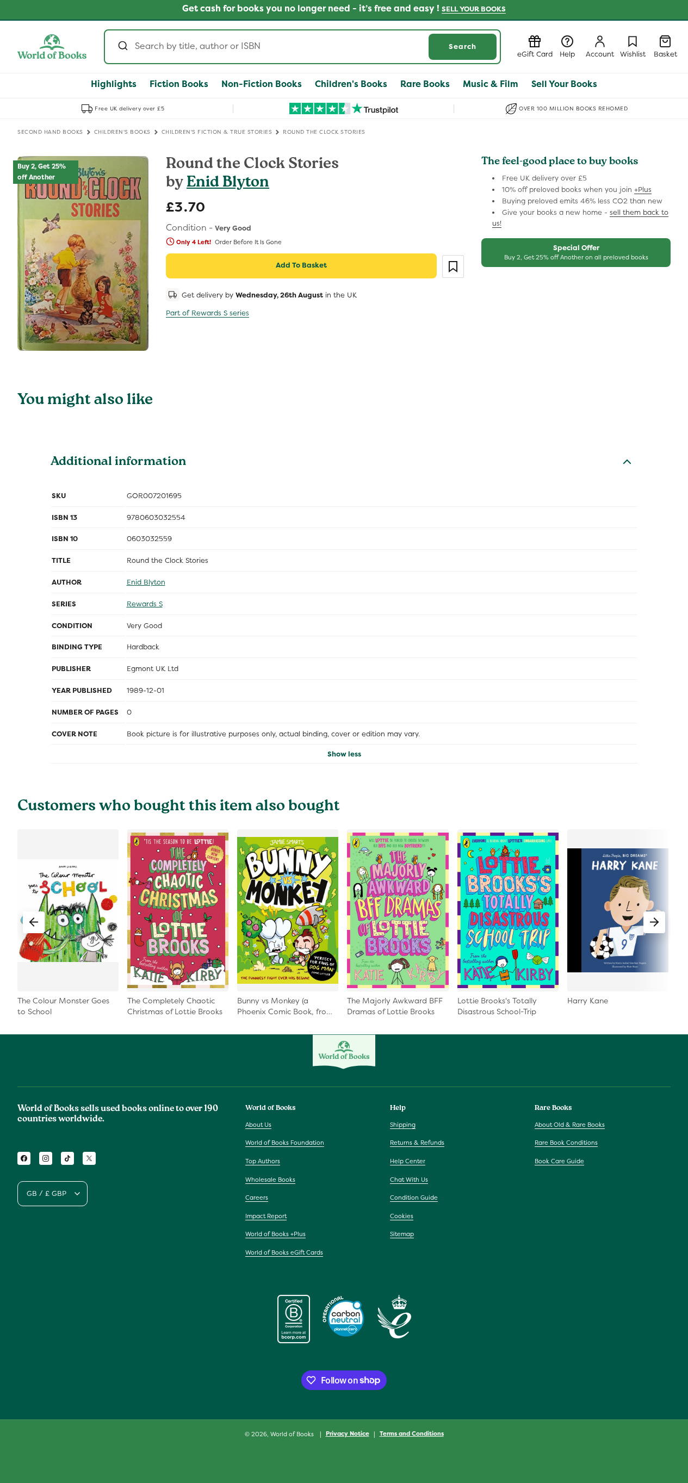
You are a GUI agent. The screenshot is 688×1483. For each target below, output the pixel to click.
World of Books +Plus (275, 1234)
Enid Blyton (228, 183)
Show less (344, 754)
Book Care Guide (559, 1161)
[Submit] (122, 47)
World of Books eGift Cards (284, 1252)
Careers (256, 1197)
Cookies (401, 1216)
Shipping (403, 1124)
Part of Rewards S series (207, 313)
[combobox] (302, 46)
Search (462, 46)
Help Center (407, 1161)
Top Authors (262, 1161)
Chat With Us (409, 1179)
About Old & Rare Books (570, 1124)
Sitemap (402, 1234)
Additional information (118, 463)
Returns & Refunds (417, 1142)
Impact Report (266, 1216)
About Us (258, 1124)
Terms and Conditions (412, 1433)
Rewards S (145, 604)
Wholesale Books (270, 1179)
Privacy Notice (347, 1433)
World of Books (292, 1434)
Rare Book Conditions (566, 1142)
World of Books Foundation (284, 1142)
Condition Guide (414, 1197)
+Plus (643, 189)
